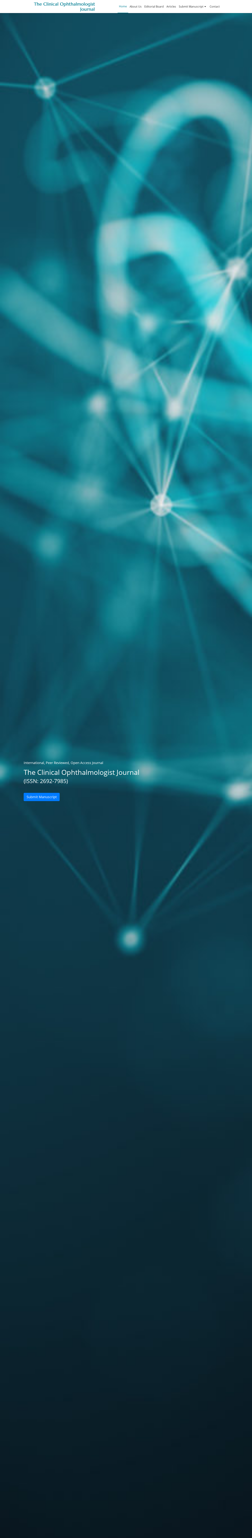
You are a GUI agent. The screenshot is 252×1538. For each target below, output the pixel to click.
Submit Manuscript (191, 6)
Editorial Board (154, 6)
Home (123, 6)
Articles (171, 6)
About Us (136, 6)
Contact (215, 6)
